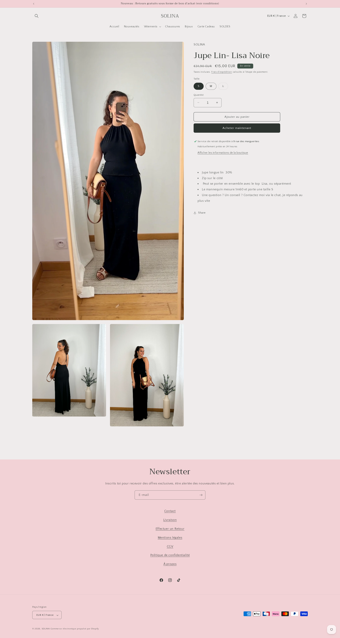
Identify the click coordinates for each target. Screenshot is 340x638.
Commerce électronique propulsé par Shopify (75, 629)
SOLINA (46, 629)
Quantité (199, 94)
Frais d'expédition (221, 71)
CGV (170, 546)
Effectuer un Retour (170, 528)
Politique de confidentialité (170, 555)
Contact (170, 511)
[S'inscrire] (201, 495)
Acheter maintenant (237, 128)
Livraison (170, 520)
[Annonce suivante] (306, 3)
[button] (36, 16)
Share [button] (202, 212)
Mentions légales (170, 537)
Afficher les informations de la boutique (223, 152)
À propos (170, 564)
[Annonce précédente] (33, 3)
